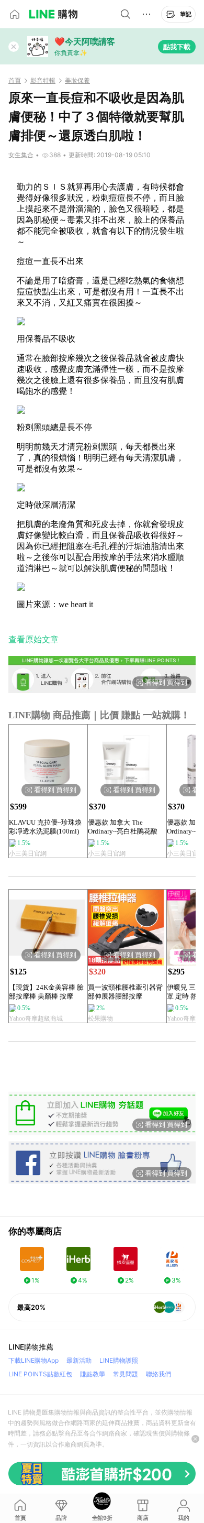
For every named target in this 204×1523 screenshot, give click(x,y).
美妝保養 (77, 80)
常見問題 (125, 1374)
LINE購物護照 (118, 1360)
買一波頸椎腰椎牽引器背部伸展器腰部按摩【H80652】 (125, 992)
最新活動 (79, 1360)
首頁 (14, 80)
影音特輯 (42, 80)
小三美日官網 (28, 853)
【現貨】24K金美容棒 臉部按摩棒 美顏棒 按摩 (46, 991)
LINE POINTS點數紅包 (40, 1374)
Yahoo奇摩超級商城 (36, 1018)
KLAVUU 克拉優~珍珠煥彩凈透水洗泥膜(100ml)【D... (45, 827)
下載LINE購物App (33, 1360)
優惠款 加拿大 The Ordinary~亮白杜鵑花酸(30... (122, 827)
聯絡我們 (158, 1374)
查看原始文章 (33, 639)
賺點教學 (92, 1374)
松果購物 (100, 1018)
